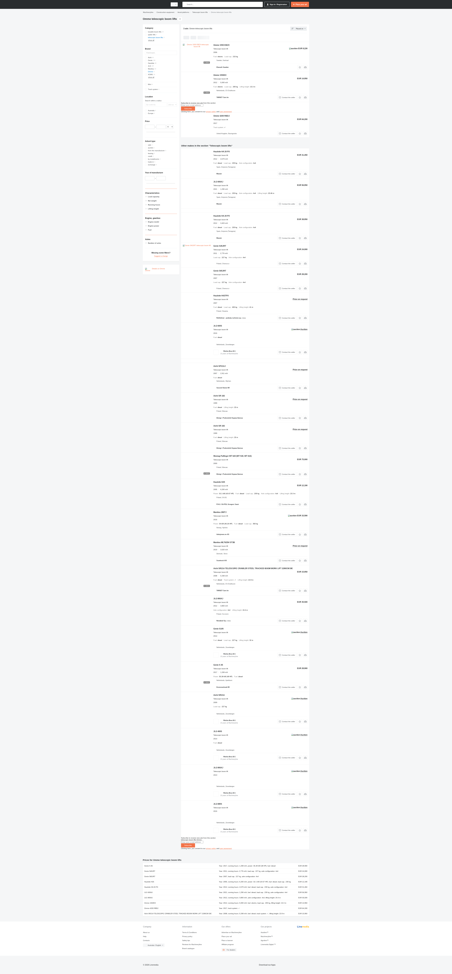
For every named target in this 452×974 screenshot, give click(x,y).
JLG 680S (217, 804)
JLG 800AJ (218, 599)
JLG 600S (217, 326)
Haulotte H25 (219, 482)
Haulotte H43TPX (221, 296)
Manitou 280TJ (219, 512)
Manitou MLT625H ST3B (224, 542)
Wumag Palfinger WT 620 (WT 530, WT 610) (232, 456)
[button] (300, 67)
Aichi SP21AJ (219, 366)
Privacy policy (187, 936)
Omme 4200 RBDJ (221, 116)
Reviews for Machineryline (192, 944)
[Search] (184, 4)
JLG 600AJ (218, 182)
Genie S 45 (218, 665)
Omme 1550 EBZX (221, 45)
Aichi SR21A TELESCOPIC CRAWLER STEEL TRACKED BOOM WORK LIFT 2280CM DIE (253, 568)
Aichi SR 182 (219, 396)
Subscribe (188, 109)
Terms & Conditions (189, 932)
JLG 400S (217, 731)
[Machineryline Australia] (155, 4)
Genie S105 (218, 629)
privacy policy (211, 112)
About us (146, 932)
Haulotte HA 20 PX (221, 152)
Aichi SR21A (219, 695)
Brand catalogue (188, 948)
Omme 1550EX (219, 75)
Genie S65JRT (219, 271)
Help (144, 936)
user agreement (226, 112)
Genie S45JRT (219, 246)
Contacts (146, 940)
